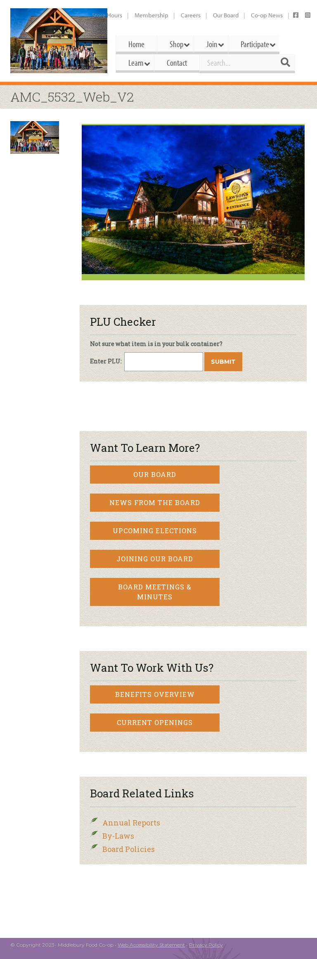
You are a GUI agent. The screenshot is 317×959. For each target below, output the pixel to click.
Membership (151, 15)
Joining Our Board (154, 558)
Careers (191, 15)
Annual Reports (131, 823)
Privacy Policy (206, 945)
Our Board (226, 15)
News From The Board (154, 502)
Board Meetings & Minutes (155, 591)
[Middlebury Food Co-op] (58, 40)
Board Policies (128, 849)
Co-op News (267, 15)
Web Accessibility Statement (151, 945)
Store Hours (107, 15)
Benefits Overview (155, 694)
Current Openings (155, 722)
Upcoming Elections (155, 530)
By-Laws (118, 836)
